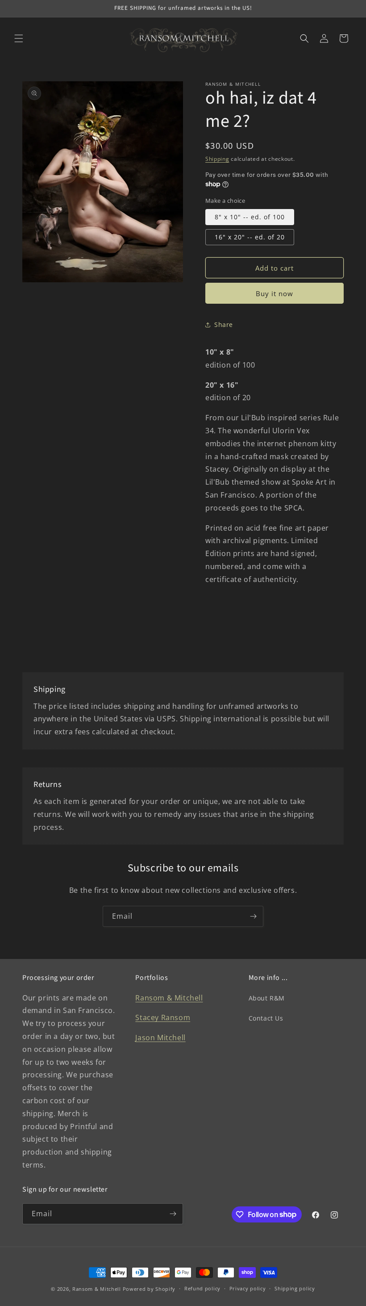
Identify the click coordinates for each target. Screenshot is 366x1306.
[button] (19, 38)
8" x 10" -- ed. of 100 (250, 217)
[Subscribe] (253, 916)
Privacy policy (247, 1288)
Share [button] (223, 324)
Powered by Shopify (149, 1288)
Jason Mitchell (160, 1037)
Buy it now (274, 293)
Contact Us (266, 1018)
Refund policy (202, 1288)
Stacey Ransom (162, 1017)
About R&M (267, 998)
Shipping (217, 159)
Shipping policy (294, 1288)
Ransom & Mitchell (169, 998)
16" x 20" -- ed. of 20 (250, 237)
